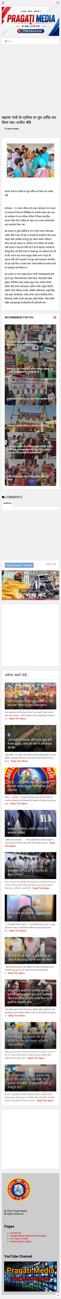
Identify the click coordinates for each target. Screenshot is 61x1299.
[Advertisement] (30, 79)
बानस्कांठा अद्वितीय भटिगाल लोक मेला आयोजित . (27, 425)
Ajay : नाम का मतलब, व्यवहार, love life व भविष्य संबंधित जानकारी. (30, 572)
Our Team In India (19, 1238)
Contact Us (15, 1233)
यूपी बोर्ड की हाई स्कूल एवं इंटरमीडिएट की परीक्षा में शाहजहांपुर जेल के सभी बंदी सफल (28, 344)
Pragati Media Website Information (28, 1235)
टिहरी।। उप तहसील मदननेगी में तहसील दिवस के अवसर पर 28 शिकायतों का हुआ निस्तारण (29, 786)
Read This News (30, 591)
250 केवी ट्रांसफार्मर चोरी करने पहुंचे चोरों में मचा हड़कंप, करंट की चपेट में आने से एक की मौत (30, 743)
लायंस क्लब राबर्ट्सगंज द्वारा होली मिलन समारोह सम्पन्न (30, 398)
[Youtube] (3, 3)
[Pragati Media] (30, 34)
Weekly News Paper (20, 1241)
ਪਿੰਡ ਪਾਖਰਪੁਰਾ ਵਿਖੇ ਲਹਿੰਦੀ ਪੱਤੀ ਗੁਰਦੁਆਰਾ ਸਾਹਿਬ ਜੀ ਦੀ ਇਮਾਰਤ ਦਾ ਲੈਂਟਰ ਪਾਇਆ (28, 871)
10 (9, 1070)
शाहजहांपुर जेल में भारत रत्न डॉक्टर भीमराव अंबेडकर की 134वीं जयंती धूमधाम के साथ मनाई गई (30, 370)
